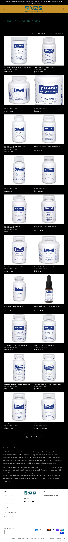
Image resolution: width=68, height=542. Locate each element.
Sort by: (34, 33)
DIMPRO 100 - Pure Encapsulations (44, 68)
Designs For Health (10, 500)
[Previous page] (17, 436)
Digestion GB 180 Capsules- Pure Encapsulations (14, 147)
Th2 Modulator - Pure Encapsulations (15, 345)
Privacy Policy (8, 516)
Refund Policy (8, 504)
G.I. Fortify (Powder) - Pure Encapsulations (17, 68)
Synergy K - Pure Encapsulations (44, 345)
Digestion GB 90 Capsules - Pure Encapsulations (14, 227)
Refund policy (50, 538)
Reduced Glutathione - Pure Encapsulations (47, 385)
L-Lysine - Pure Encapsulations (43, 424)
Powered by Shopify (39, 538)
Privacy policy (60, 538)
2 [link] (26, 436)
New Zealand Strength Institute (25, 538)
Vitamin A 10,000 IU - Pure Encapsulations (47, 146)
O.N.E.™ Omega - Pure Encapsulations (16, 424)
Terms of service (48, 540)
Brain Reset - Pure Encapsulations (15, 267)
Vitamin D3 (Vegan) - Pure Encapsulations (47, 306)
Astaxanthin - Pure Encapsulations (44, 107)
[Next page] (51, 436)
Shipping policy (59, 540)
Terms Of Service (10, 512)
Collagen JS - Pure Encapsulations (45, 226)
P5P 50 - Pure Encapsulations (13, 187)
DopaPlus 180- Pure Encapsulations (45, 267)
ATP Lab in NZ (8, 496)
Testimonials (8, 508)
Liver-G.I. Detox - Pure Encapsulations (45, 187)
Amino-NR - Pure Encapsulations (14, 107)
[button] (4, 9)
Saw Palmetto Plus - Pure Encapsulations (17, 385)
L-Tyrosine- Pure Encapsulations (14, 306)
